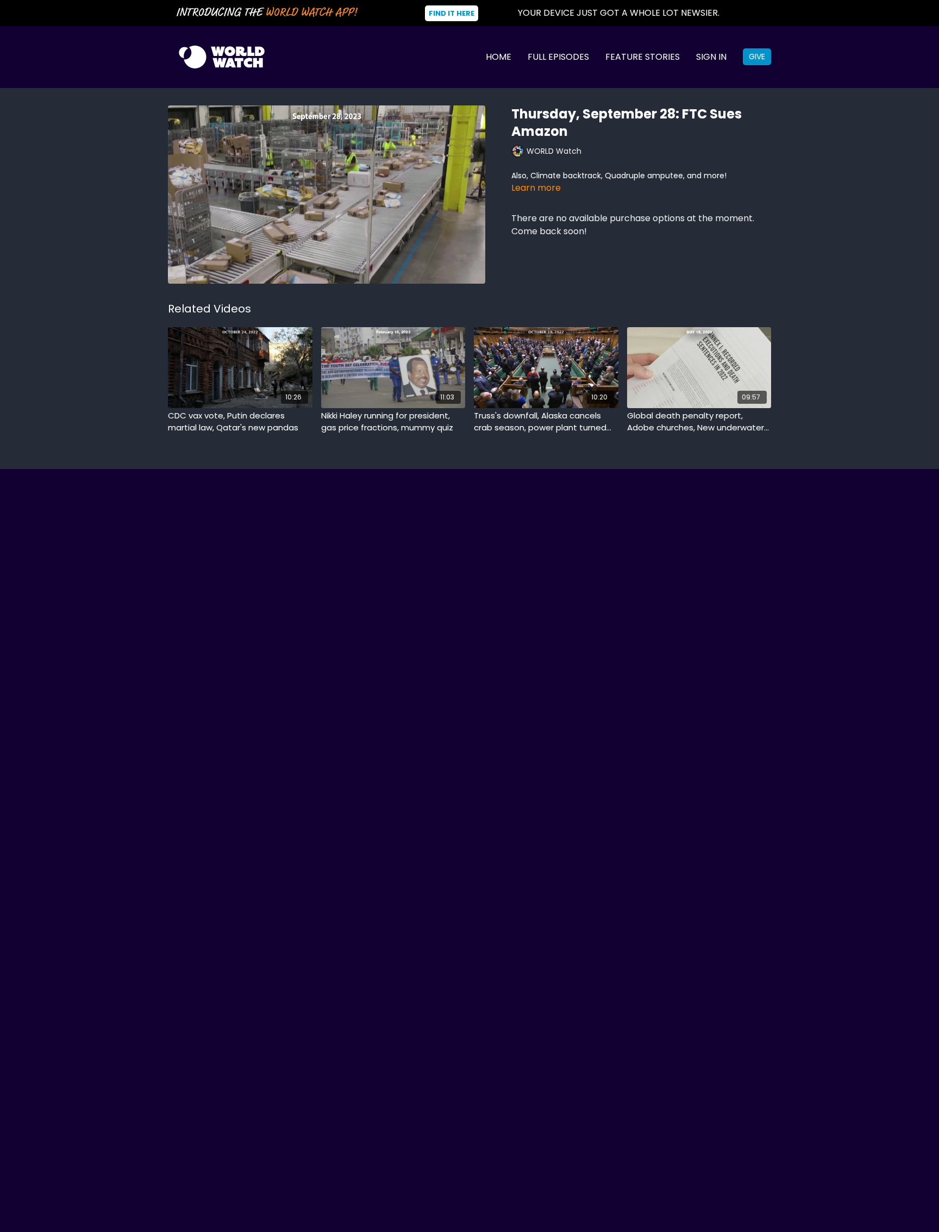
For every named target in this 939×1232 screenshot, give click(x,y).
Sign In (711, 57)
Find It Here (451, 13)
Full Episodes (558, 57)
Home (498, 57)
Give (757, 56)
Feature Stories (642, 57)
